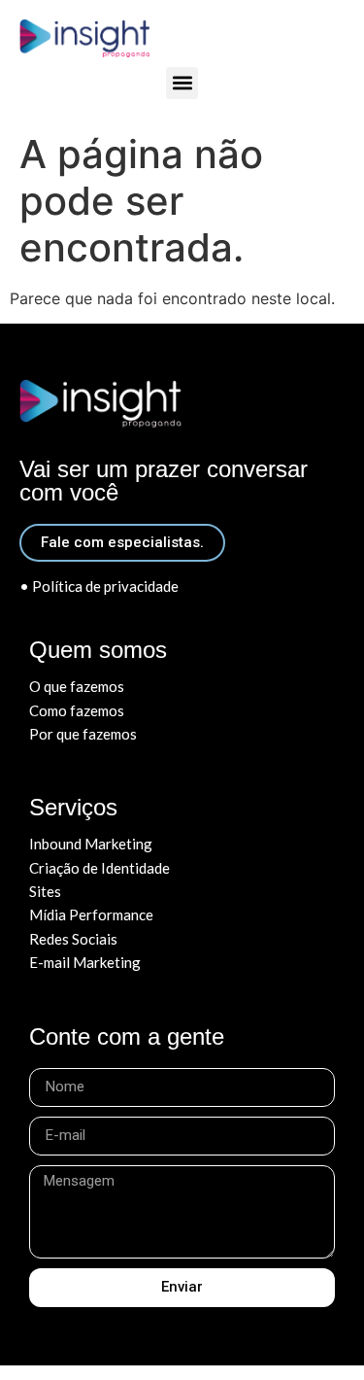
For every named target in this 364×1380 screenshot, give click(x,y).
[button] (182, 83)
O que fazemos (76, 686)
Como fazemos (76, 710)
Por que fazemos (83, 733)
